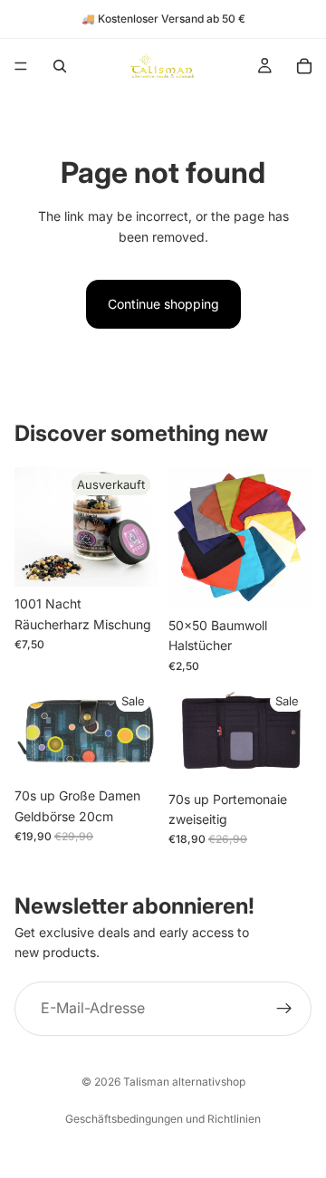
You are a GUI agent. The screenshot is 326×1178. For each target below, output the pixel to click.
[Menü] (21, 66)
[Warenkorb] (304, 66)
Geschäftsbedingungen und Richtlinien (163, 1118)
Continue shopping (163, 303)
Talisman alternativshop (184, 1081)
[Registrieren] (284, 1009)
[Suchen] (60, 66)
